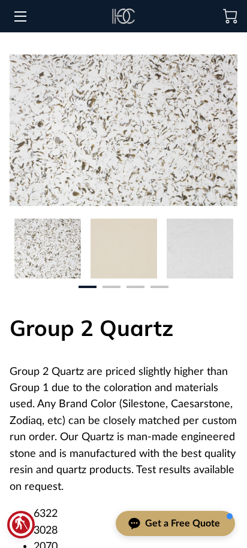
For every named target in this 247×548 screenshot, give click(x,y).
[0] (230, 16)
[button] (21, 524)
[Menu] (19, 16)
